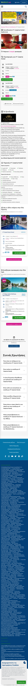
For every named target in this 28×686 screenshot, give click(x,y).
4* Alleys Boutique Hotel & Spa (20, 634)
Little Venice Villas (4, 616)
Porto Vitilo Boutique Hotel (6, 499)
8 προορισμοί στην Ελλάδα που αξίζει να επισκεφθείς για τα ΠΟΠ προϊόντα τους (12, 650)
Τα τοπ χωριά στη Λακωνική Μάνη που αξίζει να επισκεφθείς (11, 655)
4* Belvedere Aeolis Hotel (5, 538)
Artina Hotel (19, 537)
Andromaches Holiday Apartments (7, 591)
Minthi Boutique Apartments (6, 531)
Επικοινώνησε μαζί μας (9, 442)
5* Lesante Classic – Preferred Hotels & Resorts (9, 609)
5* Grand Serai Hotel (21, 471)
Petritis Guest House (12, 551)
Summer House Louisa (13, 560)
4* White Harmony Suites (5, 593)
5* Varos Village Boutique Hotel (6, 594)
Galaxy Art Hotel (4, 537)
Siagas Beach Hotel (13, 488)
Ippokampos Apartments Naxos (6, 598)
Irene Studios (15, 489)
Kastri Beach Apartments (5, 631)
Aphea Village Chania (22, 622)
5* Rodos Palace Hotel (5, 502)
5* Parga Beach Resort (5, 547)
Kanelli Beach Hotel (4, 486)
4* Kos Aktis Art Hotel (12, 577)
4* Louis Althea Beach (21, 616)
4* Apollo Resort (4, 602)
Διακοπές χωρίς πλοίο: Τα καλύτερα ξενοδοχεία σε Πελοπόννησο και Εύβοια (12, 647)
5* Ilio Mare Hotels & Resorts (6, 477)
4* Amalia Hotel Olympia (5, 504)
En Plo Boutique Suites (5, 588)
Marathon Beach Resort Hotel (12, 533)
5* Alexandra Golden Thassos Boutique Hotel (9, 511)
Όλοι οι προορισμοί (4, 641)
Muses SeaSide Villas (13, 502)
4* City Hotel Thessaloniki (5, 523)
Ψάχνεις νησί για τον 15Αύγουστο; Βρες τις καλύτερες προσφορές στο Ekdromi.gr (12, 657)
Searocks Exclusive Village (5, 529)
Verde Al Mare (14, 561)
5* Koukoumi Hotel (15, 571)
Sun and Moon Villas (4, 550)
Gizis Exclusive (3, 568)
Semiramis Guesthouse (5, 522)
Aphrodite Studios (15, 543)
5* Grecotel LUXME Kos (5, 469)
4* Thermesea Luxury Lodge (12, 570)
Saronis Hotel (3, 525)
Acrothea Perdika (4, 532)
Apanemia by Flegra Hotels (5, 505)
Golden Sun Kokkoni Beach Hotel (18, 494)
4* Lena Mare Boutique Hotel (6, 583)
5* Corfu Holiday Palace (17, 485)
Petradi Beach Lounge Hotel (20, 595)
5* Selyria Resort (18, 484)
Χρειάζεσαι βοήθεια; (14, 346)
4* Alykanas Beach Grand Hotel (6, 489)
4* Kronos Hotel (20, 482)
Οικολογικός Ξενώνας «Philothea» (7, 530)
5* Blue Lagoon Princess (19, 481)
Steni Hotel (22, 547)
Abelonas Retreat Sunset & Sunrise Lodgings (8, 621)
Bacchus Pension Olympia (5, 542)
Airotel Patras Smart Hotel (14, 522)
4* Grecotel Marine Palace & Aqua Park (16, 469)
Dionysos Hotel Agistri (20, 586)
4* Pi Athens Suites (15, 552)
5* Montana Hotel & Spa (13, 471)
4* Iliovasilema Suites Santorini (6, 519)
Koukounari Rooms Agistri (5, 539)
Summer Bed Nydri (13, 614)
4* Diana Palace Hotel (19, 513)
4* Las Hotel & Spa (11, 545)
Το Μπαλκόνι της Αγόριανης (5, 527)
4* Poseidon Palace (4, 471)
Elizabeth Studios (13, 498)
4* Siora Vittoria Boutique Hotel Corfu (7, 520)
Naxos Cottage (20, 606)
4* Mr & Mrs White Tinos (12, 492)
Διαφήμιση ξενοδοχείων (14, 449)
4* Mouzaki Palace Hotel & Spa (14, 486)
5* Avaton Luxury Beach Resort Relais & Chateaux (9, 625)
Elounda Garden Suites (5, 580)
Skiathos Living (17, 534)
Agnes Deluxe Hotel (4, 557)
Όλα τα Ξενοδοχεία (10, 27)
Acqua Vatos (21, 546)
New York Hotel (3, 566)
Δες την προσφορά (7, 79)
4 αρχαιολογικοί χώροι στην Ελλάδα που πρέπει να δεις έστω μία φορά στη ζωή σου (13, 659)
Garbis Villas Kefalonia (13, 518)
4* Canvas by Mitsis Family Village (6, 578)
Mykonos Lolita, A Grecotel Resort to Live (18, 615)
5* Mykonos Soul (17, 591)
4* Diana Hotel (12, 517)
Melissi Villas (3, 595)
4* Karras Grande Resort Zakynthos (13, 508)
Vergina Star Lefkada (4, 551)
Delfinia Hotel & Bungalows (5, 601)
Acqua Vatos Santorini (20, 524)
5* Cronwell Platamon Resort (6, 472)
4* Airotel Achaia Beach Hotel (17, 477)
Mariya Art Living (4, 584)
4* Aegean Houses (13, 597)
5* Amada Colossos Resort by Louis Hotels (8, 620)
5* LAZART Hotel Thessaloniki (6, 561)
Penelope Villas (3, 590)
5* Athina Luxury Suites (19, 566)
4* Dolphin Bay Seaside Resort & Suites (7, 484)
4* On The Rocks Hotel (13, 606)
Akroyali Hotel (3, 508)
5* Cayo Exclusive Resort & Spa (11, 564)
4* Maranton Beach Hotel (5, 479)
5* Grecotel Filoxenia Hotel (6, 468)
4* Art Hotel (15, 594)
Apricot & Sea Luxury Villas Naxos (15, 613)
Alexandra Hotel (4, 545)
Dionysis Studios (4, 524)
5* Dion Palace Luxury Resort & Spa (17, 479)
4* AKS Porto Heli (12, 478)
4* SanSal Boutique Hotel (16, 565)
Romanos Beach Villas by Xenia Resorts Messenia (9, 628)
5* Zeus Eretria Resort (18, 475)
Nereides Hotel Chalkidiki (16, 629)
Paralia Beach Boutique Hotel (16, 523)
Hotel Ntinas (3, 526)
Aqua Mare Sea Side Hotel (15, 538)
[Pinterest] (18, 456)
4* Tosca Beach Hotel (4, 476)
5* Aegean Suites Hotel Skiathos (6, 612)
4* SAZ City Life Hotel (5, 501)
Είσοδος (17, 2)
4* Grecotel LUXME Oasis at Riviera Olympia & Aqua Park (10, 496)
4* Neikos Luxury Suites (20, 517)
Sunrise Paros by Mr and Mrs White (7, 607)
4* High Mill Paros (21, 502)
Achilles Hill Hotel (4, 516)
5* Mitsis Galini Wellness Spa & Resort (7, 470)
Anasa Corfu (19, 574)
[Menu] (2, 6)
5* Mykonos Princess (4, 572)
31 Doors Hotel (23, 559)
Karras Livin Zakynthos (5, 613)
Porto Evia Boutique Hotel (14, 501)
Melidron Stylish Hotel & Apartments (7, 634)
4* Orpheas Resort (4, 608)
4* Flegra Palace (4, 570)
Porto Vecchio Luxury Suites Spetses (7, 626)
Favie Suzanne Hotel (13, 503)
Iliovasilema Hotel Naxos (15, 604)
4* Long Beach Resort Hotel (6, 474)
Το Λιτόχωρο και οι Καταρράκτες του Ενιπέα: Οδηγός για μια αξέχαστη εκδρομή (12, 652)
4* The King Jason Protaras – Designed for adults (9, 627)
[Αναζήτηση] (26, 7)
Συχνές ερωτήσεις (14, 452)
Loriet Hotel (23, 538)
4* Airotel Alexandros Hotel (6, 543)
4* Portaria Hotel (12, 513)
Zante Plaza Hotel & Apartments (6, 483)
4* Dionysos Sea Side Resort (6, 605)
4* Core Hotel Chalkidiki (12, 537)
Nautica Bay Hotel (15, 472)
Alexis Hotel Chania (14, 581)
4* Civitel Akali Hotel (15, 583)
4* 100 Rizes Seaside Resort (13, 516)
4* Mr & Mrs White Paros (16, 553)
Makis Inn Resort (13, 574)
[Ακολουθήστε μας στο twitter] (15, 456)
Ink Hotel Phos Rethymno (20, 620)
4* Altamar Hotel (21, 497)
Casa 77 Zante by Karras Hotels (16, 563)
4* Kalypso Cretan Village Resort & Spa (7, 635)
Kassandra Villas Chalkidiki (16, 633)
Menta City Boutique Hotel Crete (6, 611)
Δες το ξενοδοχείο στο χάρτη (8, 126)
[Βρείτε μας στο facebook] (5, 456)
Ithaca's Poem (3, 533)
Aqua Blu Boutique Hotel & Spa (13, 584)
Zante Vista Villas (17, 618)
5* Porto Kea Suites (21, 564)
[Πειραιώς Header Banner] (14, 17)
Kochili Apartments (17, 525)
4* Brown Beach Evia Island (16, 490)
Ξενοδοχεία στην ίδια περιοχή (14, 259)
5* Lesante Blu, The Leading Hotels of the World (9, 600)
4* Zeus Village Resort (16, 623)
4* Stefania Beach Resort (5, 497)
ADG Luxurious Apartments (21, 515)
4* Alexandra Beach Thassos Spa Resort (18, 531)
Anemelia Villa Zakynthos (5, 615)
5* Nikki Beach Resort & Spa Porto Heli (13, 506)
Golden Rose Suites (10, 525)
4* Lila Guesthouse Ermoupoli (20, 632)
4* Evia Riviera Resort (4, 478)
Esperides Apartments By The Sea (7, 554)
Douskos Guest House (19, 587)
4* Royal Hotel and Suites (14, 546)
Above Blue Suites (21, 511)
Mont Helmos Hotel (4, 518)
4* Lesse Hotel (20, 491)
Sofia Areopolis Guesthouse (6, 629)
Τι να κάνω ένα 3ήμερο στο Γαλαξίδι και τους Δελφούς (10, 653)
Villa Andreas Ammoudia (16, 549)
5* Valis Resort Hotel (18, 470)
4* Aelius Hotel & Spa (18, 520)
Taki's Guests (23, 629)
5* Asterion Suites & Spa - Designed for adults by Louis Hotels (11, 585)
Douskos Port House (4, 513)
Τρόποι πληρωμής (14, 445)
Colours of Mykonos (11, 590)
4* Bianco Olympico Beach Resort (17, 474)
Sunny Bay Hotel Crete (5, 540)
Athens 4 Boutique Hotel (14, 558)
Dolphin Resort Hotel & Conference (7, 618)
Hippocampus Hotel (4, 577)
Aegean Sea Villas (17, 592)
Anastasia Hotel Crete (22, 619)
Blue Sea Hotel (3, 506)
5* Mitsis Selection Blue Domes (19, 567)
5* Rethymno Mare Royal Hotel (19, 607)
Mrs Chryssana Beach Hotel (15, 505)
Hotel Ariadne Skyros (4, 606)
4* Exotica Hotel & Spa (13, 476)
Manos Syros (16, 530)
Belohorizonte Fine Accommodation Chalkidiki (9, 622)
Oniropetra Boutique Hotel (5, 509)
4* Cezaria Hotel (4, 512)
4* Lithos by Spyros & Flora (15, 593)
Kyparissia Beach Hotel (5, 546)
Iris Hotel (19, 518)
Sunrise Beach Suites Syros (5, 604)
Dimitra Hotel (15, 619)
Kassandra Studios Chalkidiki (6, 633)
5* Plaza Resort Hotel (10, 568)
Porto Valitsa (17, 635)
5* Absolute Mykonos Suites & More (12, 526)
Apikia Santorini (12, 588)
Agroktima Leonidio (16, 519)
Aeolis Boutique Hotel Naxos (16, 509)
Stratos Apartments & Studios (6, 565)
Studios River (13, 542)
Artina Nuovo (22, 571)
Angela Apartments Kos (12, 602)
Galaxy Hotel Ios (20, 551)
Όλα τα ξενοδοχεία (4, 638)
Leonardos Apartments (5, 517)
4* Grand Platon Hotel (20, 478)
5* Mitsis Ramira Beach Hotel (6, 571)
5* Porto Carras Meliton (5, 488)
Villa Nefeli (20, 570)
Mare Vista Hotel (4, 492)
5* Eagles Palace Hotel (5, 597)
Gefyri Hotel (3, 564)
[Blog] (22, 456)
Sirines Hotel (22, 510)
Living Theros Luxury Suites (5, 581)
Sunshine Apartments (11, 524)
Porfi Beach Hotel (11, 608)
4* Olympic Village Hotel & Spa (6, 485)
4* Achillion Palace (10, 566)
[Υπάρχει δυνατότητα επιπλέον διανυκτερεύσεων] (17, 236)
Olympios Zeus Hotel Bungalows (19, 556)
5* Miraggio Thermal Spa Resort (13, 512)
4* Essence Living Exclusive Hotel (14, 550)
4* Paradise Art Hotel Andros (6, 495)
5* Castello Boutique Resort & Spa (17, 573)
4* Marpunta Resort (15, 499)
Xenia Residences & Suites (15, 601)
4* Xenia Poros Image (13, 482)
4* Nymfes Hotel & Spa (5, 498)
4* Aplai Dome (3, 579)
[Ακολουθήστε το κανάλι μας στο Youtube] (12, 456)
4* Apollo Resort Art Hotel (15, 529)
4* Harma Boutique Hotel (5, 574)
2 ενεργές (11, 51)
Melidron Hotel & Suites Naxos (19, 554)
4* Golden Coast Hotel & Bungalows (7, 475)
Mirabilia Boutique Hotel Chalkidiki (14, 532)
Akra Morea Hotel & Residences (6, 494)
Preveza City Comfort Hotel (13, 557)
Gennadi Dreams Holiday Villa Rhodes (7, 632)
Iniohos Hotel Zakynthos (5, 599)
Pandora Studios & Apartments (6, 623)
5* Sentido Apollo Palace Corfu (14, 572)
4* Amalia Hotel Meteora (11, 515)
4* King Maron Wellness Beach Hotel (17, 539)
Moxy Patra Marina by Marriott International (18, 504)
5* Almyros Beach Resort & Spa (11, 575)
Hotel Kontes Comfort (5, 586)
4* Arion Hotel (3, 481)
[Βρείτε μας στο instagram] (8, 456)
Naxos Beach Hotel (20, 575)
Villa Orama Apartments (5, 558)
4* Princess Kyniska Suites (14, 540)
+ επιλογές (7, 239)
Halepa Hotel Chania (22, 598)
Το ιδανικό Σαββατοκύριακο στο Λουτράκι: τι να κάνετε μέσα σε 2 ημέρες (13, 645)
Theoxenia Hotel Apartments (6, 490)
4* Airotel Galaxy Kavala (5, 510)
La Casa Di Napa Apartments (14, 547)
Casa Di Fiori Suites (20, 597)
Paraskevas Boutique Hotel (5, 573)
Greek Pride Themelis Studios (6, 552)
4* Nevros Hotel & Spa (5, 556)
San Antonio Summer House (6, 549)
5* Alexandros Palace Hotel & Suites (16, 580)
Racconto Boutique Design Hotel (17, 536)
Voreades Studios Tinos (15, 631)
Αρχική (3, 27)
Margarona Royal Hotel (21, 498)
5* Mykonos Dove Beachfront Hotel (7, 592)
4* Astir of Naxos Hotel (10, 595)
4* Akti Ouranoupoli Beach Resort (7, 544)
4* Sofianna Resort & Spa (13, 616)
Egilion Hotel (3, 515)
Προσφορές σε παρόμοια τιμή (14, 324)
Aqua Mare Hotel (13, 586)
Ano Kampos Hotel (16, 559)
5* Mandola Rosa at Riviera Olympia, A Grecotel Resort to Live (11, 467)
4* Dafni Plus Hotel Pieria (17, 612)
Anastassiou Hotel (18, 545)
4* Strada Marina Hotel (11, 587)
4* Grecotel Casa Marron (16, 468)
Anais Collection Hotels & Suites (6, 559)
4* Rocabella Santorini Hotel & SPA (13, 579)
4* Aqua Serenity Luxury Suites (6, 619)
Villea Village (3, 587)
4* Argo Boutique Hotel (19, 568)
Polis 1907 (15, 611)
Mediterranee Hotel (17, 544)
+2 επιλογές (16, 68)
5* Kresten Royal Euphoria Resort (19, 578)
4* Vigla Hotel (15, 598)
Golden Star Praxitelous (5, 503)
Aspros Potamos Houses (5, 614)
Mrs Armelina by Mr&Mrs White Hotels (18, 605)
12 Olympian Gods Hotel (21, 492)
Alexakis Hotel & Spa (4, 560)
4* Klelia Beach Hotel (4, 482)
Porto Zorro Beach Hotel (13, 491)
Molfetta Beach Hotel (20, 588)
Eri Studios (3, 575)
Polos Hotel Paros (4, 567)
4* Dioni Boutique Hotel (14, 510)
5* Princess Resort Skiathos (5, 536)
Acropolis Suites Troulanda (5, 563)
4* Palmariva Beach (4, 491)
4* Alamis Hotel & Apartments (6, 553)
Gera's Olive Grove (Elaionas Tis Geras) (7, 534)
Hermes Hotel (10, 567)
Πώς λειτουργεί (21, 442)
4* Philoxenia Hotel (14, 497)
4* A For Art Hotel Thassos (15, 527)
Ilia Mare (11, 556)
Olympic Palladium (21, 594)
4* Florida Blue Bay (10, 481)
